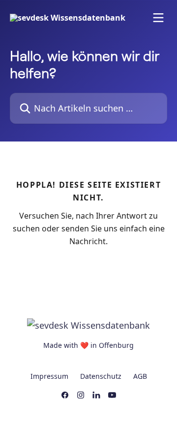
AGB (140, 376)
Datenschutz (100, 376)
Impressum (49, 376)
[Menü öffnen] (158, 18)
